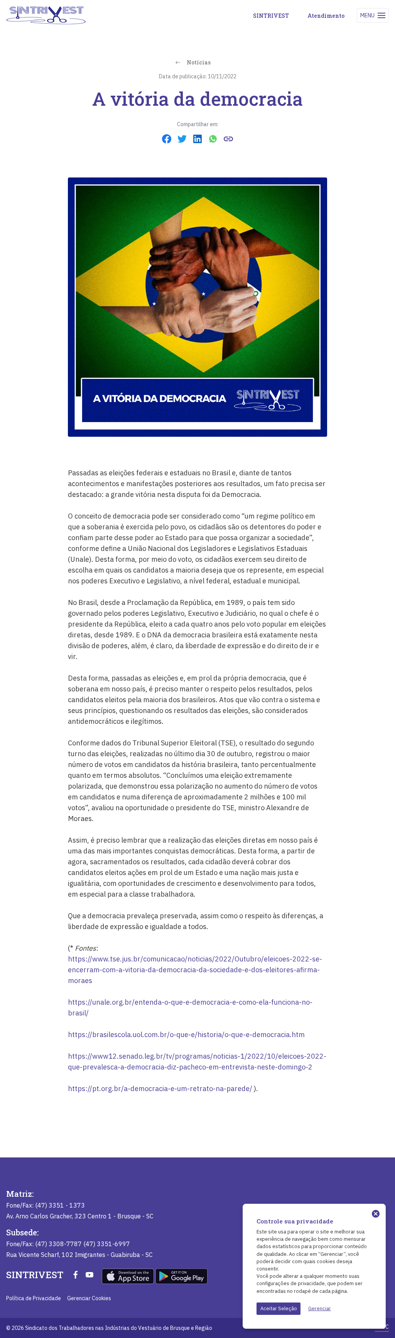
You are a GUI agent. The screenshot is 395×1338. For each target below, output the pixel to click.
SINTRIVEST (271, 15)
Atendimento (325, 15)
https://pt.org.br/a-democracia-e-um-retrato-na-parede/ (160, 1088)
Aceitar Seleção (278, 1308)
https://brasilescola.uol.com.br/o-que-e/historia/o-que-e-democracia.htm (186, 1034)
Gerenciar (319, 1308)
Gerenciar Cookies (89, 1298)
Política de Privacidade (33, 1298)
